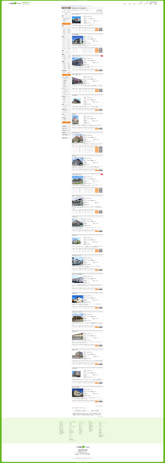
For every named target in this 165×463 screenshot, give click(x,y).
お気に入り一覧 (65, 130)
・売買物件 (60, 433)
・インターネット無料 (72, 426)
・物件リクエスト (61, 428)
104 (73, 170)
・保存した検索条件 (61, 432)
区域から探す (66, 13)
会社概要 (155, 4)
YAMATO (74, 114)
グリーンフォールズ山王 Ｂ (77, 274)
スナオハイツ (74, 293)
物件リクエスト (65, 128)
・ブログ (99, 428)
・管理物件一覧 (90, 425)
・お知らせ (99, 425)
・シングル (70, 433)
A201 (73, 231)
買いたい (135, 4)
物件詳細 (101, 30)
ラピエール (74, 155)
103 (73, 147)
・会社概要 (99, 423)
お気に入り (97, 30)
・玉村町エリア (81, 432)
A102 (73, 251)
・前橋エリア (80, 433)
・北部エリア (80, 423)
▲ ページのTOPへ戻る (100, 416)
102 (73, 91)
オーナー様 (145, 4)
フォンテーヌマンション (76, 174)
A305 (73, 190)
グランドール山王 (75, 387)
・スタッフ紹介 (100, 426)
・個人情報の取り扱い (101, 435)
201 (73, 30)
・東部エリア (80, 426)
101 (73, 70)
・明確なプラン (90, 428)
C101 (73, 401)
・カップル (70, 435)
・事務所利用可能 (71, 439)
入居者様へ (150, 4)
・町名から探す (61, 426)
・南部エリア (80, 428)
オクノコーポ (74, 331)
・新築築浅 (70, 423)
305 (73, 150)
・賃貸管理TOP (90, 423)
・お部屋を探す (61, 423)
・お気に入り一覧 (61, 429)
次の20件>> (101, 11)
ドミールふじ (74, 95)
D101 (73, 50)
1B (73, 364)
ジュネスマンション (76, 132)
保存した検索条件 (65, 134)
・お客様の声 (100, 429)
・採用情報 (99, 432)
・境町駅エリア (81, 429)
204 (73, 289)
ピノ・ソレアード (75, 14)
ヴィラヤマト (74, 368)
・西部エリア (80, 425)
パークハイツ (74, 216)
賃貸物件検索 (64, 126)
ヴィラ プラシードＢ (76, 74)
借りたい (125, 4)
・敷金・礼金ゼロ (71, 432)
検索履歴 (64, 132)
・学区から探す (61, 425)
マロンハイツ (74, 235)
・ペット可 (70, 425)
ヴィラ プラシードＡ (76, 56)
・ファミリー (70, 436)
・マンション (70, 429)
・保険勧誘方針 (100, 436)
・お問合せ (99, 433)
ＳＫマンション (75, 349)
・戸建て (70, 428)
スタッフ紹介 (140, 4)
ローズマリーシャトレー (76, 255)
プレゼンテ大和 (75, 34)
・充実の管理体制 (90, 426)
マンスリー (130, 4)
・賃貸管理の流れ (90, 429)
